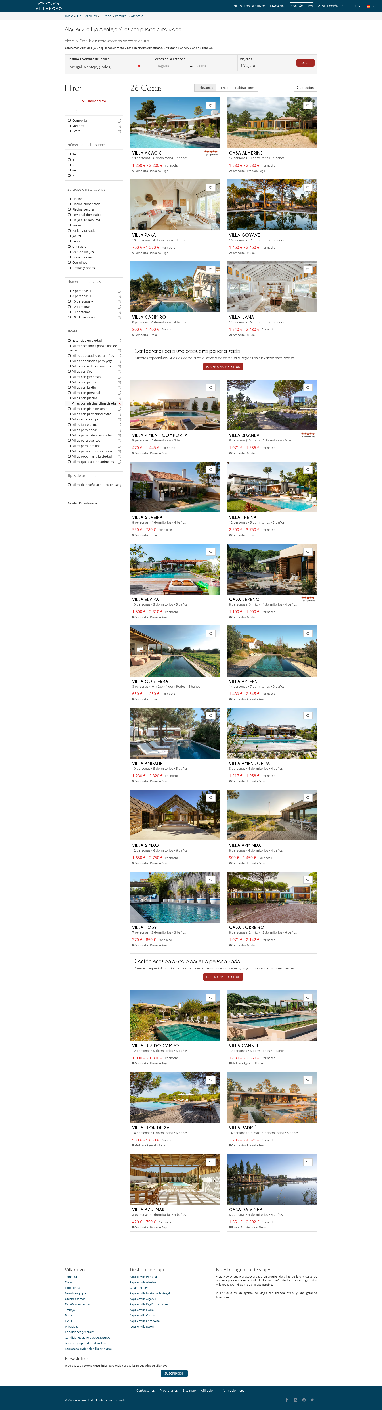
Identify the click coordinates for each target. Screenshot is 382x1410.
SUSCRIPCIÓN (174, 1373)
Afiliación (208, 1390)
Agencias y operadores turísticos (86, 1343)
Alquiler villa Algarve (143, 1299)
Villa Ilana (241, 317)
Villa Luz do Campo (155, 1045)
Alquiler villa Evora (142, 1310)
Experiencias (73, 1288)
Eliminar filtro (95, 101)
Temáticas (71, 1277)
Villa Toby (144, 927)
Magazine (278, 6)
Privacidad (72, 1326)
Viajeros (246, 59)
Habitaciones (245, 88)
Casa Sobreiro (246, 927)
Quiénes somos (75, 1299)
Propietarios (169, 1390)
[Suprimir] (120, 403)
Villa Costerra (150, 681)
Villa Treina (243, 517)
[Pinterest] (303, 1400)
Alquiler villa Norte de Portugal (150, 1293)
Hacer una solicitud (223, 366)
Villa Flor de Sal (152, 1127)
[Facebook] (286, 1400)
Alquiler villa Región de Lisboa (149, 1304)
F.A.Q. (68, 1321)
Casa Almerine (246, 152)
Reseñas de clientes (77, 1304)
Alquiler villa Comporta (145, 1321)
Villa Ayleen (243, 681)
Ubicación (306, 88)
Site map (189, 1390)
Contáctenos (301, 6)
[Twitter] (312, 1400)
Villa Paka (144, 234)
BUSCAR (305, 63)
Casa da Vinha (246, 1209)
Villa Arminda (245, 845)
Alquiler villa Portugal (143, 1277)
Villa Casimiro (149, 317)
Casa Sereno (244, 599)
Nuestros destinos (250, 6)
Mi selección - (330, 6)
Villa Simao (145, 845)
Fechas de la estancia (169, 59)
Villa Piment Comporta (160, 435)
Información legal (233, 1390)
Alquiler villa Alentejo (143, 1282)
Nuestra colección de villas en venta (88, 1349)
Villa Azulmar (148, 1209)
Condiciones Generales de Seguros (87, 1337)
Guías (68, 1282)
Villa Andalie (147, 763)
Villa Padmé (242, 1127)
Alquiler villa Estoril (142, 1326)
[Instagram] (295, 1400)
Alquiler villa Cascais (143, 1315)
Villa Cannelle (246, 1045)
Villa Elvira (145, 599)
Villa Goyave (244, 234)
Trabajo (70, 1310)
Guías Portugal (139, 1288)
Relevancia (205, 88)
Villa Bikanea (244, 435)
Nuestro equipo (75, 1293)
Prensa (69, 1315)
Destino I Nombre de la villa (88, 59)
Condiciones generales (79, 1332)
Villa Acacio (147, 152)
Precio (224, 88)
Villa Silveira (147, 517)
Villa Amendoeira (249, 763)
